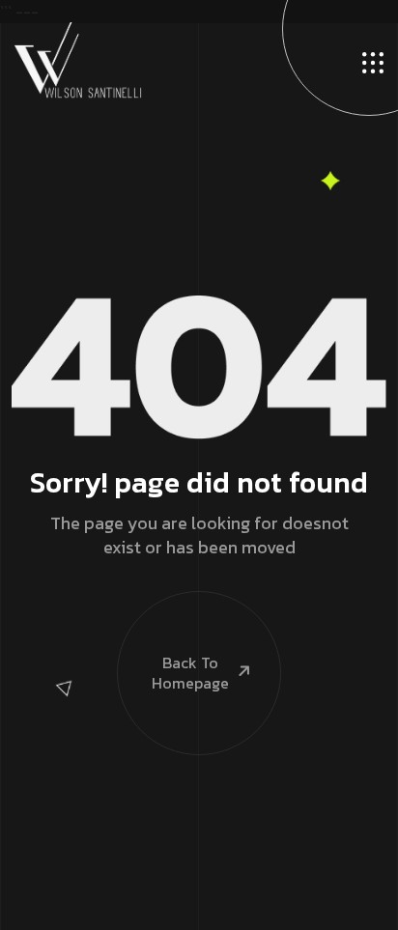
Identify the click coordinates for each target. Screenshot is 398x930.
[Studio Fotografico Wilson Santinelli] (78, 58)
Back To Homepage (190, 672)
